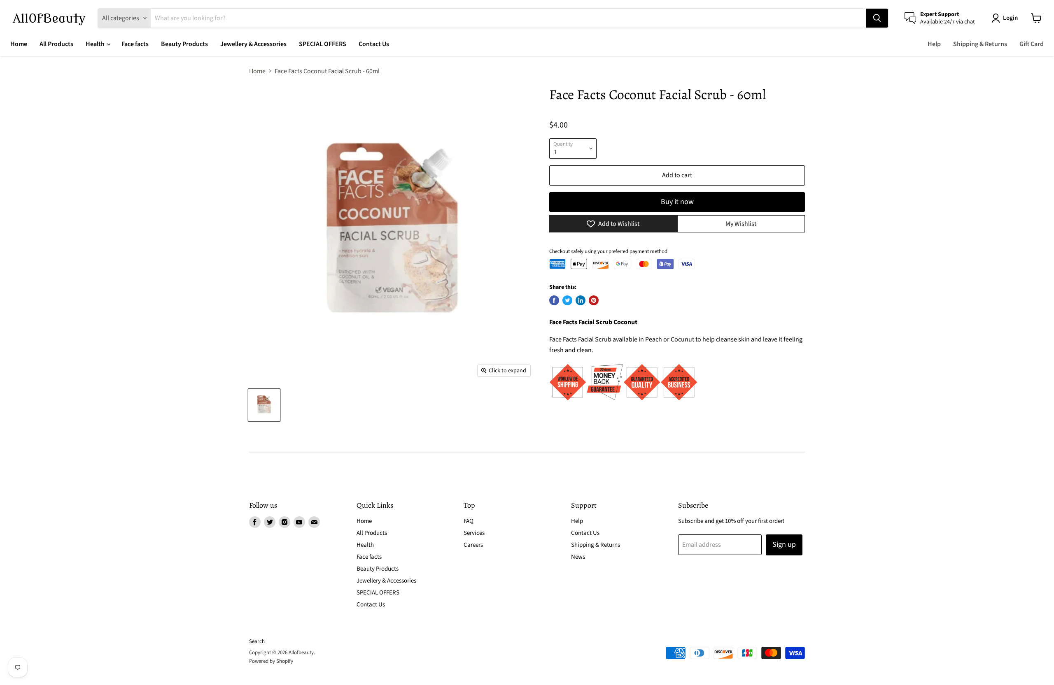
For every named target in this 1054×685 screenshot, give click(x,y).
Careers (473, 545)
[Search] (877, 18)
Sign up (784, 544)
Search (257, 641)
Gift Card (1031, 44)
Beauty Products (184, 44)
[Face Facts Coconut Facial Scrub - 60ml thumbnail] (264, 405)
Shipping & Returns (980, 44)
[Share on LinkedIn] (580, 300)
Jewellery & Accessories (253, 44)
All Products (56, 44)
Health (96, 44)
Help (934, 44)
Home (18, 44)
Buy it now (677, 202)
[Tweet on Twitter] (567, 300)
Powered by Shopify (271, 661)
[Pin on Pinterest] (594, 300)
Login (1010, 18)
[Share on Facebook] (554, 300)
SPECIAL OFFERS (322, 44)
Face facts (135, 44)
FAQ (468, 521)
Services (474, 533)
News (578, 557)
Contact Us (374, 44)
